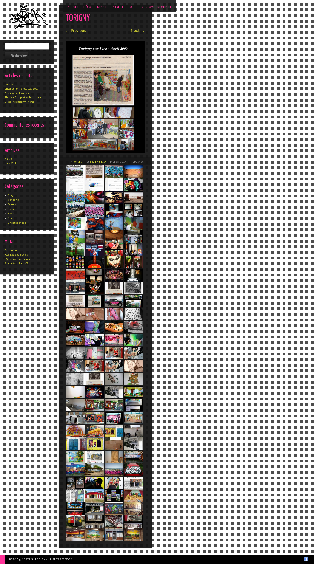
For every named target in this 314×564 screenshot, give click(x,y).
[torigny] (105, 97)
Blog (11, 195)
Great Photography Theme (19, 101)
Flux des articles (16, 254)
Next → (138, 30)
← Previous (76, 30)
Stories (12, 218)
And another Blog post (17, 93)
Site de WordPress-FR (17, 263)
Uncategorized (17, 222)
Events (12, 204)
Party (11, 209)
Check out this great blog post (21, 88)
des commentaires (17, 259)
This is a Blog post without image (23, 97)
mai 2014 (10, 159)
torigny (77, 161)
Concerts (13, 199)
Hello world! (11, 84)
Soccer (12, 213)
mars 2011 (10, 163)
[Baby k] (29, 15)
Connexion (11, 250)
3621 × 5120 (98, 161)
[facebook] (306, 559)
